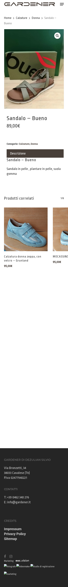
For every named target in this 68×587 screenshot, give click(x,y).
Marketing (9, 561)
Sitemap (10, 539)
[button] (62, 4)
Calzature (21, 18)
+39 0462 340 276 (18, 497)
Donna (36, 18)
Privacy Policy (15, 534)
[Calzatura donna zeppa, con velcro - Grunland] (26, 229)
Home (7, 18)
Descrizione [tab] (18, 153)
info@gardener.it (19, 502)
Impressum (12, 529)
